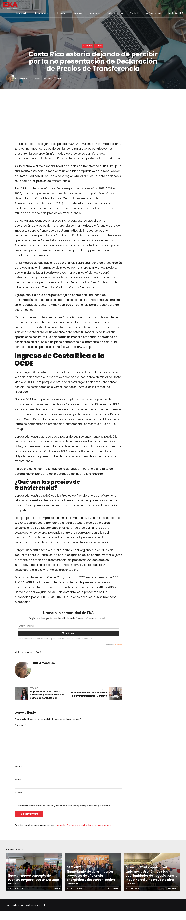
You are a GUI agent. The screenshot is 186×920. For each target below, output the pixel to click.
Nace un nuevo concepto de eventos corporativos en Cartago (33, 878)
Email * (18, 779)
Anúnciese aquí (153, 13)
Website (18, 792)
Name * (18, 766)
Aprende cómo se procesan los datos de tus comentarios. (85, 825)
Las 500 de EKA (175, 13)
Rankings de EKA (115, 13)
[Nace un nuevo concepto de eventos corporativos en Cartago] (34, 872)
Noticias (99, 46)
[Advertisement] (93, 111)
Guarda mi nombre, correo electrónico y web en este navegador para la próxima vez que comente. (64, 805)
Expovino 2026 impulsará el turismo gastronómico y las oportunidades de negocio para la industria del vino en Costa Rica (152, 873)
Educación (60, 13)
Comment (20, 725)
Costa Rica (87, 46)
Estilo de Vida (41, 13)
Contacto (134, 13)
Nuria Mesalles (21, 78)
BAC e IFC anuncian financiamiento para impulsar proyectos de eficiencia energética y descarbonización (91, 873)
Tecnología (94, 13)
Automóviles (22, 13)
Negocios (77, 13)
